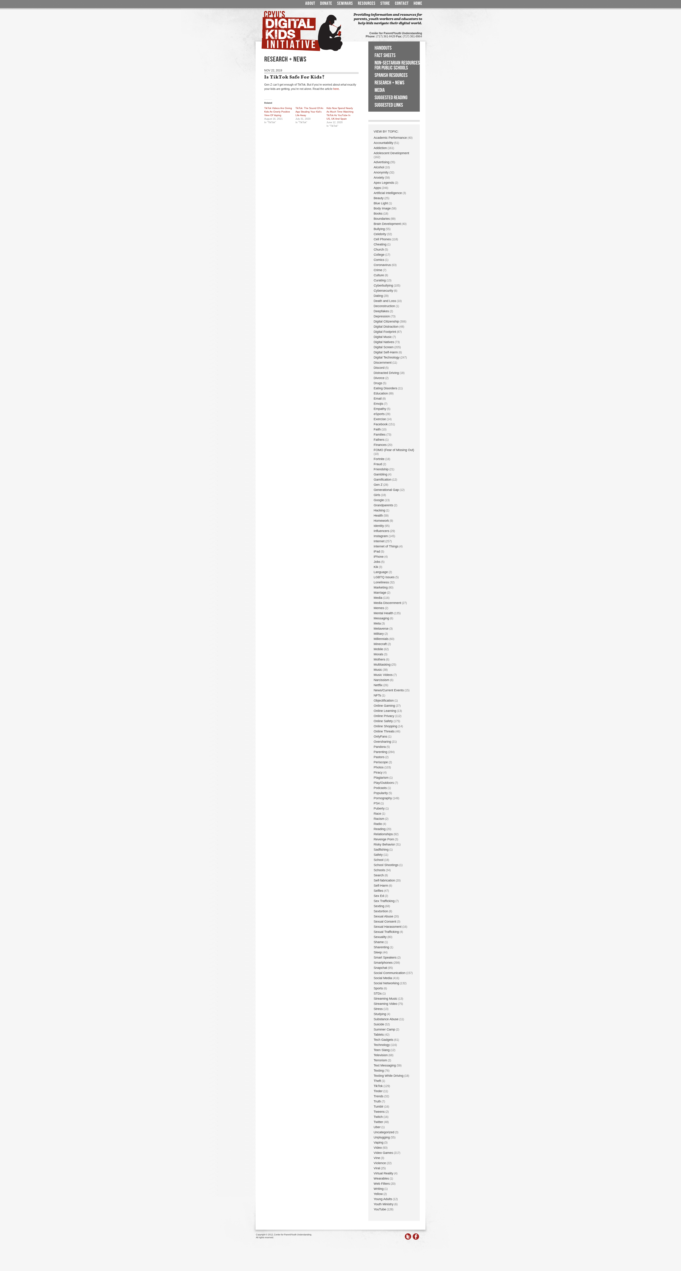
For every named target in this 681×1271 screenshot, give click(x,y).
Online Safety (383, 721)
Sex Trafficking (384, 901)
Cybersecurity (383, 290)
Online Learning (385, 711)
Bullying (379, 229)
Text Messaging (385, 1065)
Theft (377, 1081)
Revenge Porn (384, 839)
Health (378, 515)
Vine (377, 1158)
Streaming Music (385, 998)
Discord (379, 367)
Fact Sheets (385, 55)
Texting (379, 1070)
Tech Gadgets (383, 1040)
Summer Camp (384, 1029)
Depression (382, 316)
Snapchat (380, 968)
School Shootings (386, 865)
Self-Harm (381, 885)
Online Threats (384, 731)
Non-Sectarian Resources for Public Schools (397, 65)
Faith (377, 429)
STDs (378, 993)
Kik (376, 567)
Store (385, 3)
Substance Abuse (386, 1019)
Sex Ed (379, 896)
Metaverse (381, 628)
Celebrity (380, 234)
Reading (380, 829)
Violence (380, 1163)
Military (379, 634)
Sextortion (381, 911)
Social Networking (386, 983)
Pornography (383, 798)
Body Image (382, 208)
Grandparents (383, 505)
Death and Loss (385, 301)
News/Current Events (389, 690)
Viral (377, 1168)
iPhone (379, 556)
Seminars (345, 3)
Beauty (379, 198)
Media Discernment (387, 603)
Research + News (389, 83)
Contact (402, 3)
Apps (377, 188)
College (379, 254)
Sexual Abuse (383, 916)
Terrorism (380, 1060)
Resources (366, 3)
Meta (377, 623)
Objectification (384, 700)
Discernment (383, 362)
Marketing (381, 587)
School (378, 860)
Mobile (378, 649)
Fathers (379, 439)
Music (378, 669)
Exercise (380, 419)
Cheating (380, 244)
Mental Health (383, 613)
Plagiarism (381, 777)
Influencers (381, 531)
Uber (377, 1127)
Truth (377, 1101)
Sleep (378, 952)
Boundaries (382, 218)
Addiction (380, 148)
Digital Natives (384, 342)
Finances (380, 445)
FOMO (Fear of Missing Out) (394, 450)
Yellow (378, 1194)
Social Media (383, 978)
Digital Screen (384, 347)
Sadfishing (381, 849)
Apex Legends (384, 182)
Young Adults (383, 1199)
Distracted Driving (386, 373)
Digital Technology (387, 357)
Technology (382, 1045)
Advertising (381, 162)
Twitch (378, 1117)
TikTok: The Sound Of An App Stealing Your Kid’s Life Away (309, 112)
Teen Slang (382, 1050)
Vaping (378, 1142)
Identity (379, 526)
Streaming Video (385, 1004)
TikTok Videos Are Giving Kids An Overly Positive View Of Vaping (278, 112)
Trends (378, 1096)
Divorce (379, 378)
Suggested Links (389, 105)
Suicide (379, 1024)
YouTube (380, 1209)
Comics (379, 260)
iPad (377, 551)
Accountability (383, 143)
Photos (379, 767)
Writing (379, 1189)
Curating (380, 280)
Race (377, 813)
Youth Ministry (384, 1204)
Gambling (380, 474)
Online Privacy (384, 716)
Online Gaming (384, 705)
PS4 (377, 803)
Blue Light (381, 203)
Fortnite (379, 459)
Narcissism (381, 680)
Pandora (380, 747)
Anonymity (381, 172)
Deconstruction (384, 306)
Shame (379, 942)
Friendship (381, 469)
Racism (379, 819)
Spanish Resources (391, 75)
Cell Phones (382, 239)
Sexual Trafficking (386, 932)
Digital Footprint (385, 332)
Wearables (381, 1178)
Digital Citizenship (386, 321)
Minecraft (380, 644)
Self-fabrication (384, 880)
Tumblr (378, 1106)
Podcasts (380, 788)
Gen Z (378, 484)
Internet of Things (386, 546)
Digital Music (383, 337)
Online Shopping (385, 726)
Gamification (382, 479)
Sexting (379, 906)
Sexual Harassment (388, 926)
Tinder (378, 1091)
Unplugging (382, 1137)
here (336, 88)
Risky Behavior (384, 844)
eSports (379, 414)
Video (378, 1147)
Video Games (383, 1153)
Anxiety (379, 177)
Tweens (379, 1111)
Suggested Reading (391, 97)
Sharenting (381, 947)
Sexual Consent (385, 921)
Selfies (378, 890)
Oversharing (382, 741)
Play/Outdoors (384, 783)
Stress (378, 1009)
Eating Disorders (385, 388)
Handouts (383, 48)
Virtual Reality (383, 1173)
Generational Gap (386, 490)
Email (378, 398)
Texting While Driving (388, 1075)
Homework (381, 520)
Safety (378, 854)
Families (380, 434)
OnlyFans (380, 736)
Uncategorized (384, 1132)
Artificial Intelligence (388, 193)
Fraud (378, 464)
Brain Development (387, 224)
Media (380, 90)
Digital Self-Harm (386, 352)
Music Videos (383, 675)
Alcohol (379, 167)
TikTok (378, 1086)
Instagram (381, 536)
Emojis (378, 403)
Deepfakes (381, 311)
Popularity (381, 793)
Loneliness (381, 582)
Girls (377, 495)
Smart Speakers (385, 957)
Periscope (381, 762)
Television (381, 1055)
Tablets (379, 1034)
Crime (378, 270)
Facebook (381, 424)
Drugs (378, 383)
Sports (378, 988)
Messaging (381, 618)
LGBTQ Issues (384, 577)
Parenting (380, 752)
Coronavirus (382, 265)
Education (381, 393)
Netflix (378, 685)
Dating (378, 296)
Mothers (379, 659)
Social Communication (389, 973)
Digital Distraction (386, 326)
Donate (326, 3)
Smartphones (383, 962)
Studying (380, 1014)
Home (418, 3)
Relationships (383, 834)
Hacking (379, 510)
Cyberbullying (383, 285)
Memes (379, 608)
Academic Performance (390, 137)
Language (381, 572)
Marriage (380, 592)
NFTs (377, 695)
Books (378, 213)
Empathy (380, 409)
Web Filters (382, 1183)
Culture (379, 275)
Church (379, 249)
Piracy (378, 772)
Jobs (377, 562)
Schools (379, 870)
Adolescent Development (391, 153)
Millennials (381, 639)
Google (379, 500)
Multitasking (382, 664)
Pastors (379, 757)
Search (379, 875)
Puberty (379, 808)
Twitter (378, 1122)
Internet (379, 541)
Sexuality (380, 937)
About (310, 3)
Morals (378, 654)
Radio (378, 824)
